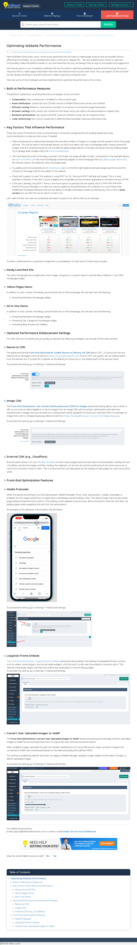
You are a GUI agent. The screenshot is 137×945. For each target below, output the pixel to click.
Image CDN (20, 907)
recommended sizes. (59, 151)
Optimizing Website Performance (99, 35)
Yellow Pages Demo (24, 893)
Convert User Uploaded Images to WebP (35, 926)
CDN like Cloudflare (46, 462)
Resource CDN (22, 904)
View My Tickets (96, 4)
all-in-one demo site (25, 159)
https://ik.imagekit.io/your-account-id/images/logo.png (91, 416)
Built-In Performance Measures (28, 882)
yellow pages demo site (114, 159)
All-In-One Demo (23, 896)
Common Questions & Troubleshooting (62, 35)
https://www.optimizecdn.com (64, 356)
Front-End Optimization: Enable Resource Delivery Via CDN (59, 352)
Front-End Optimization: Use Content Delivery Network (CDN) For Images (49, 406)
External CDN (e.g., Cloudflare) (30, 911)
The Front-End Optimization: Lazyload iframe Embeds (33, 661)
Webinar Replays (52, 15)
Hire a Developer (85, 15)
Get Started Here (34, 35)
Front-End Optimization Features (29, 915)
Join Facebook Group (117, 15)
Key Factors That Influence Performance (33, 885)
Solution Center (19, 15)
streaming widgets (58, 168)
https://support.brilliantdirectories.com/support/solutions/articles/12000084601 (42, 52)
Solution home (16, 35)
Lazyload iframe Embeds (27, 922)
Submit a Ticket (74, 4)
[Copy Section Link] (5, 88)
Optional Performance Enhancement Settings (35, 900)
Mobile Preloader (23, 918)
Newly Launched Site (25, 889)
